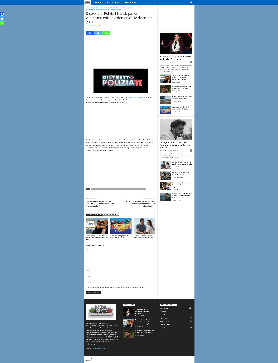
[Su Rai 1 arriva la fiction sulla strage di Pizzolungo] (165, 100)
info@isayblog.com (99, 348)
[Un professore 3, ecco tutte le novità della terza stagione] (165, 186)
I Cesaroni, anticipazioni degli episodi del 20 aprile (120, 237)
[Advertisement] (120, 51)
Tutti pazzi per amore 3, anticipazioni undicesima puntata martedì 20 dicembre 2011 (140, 203)
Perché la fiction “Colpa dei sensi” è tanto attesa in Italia (143, 237)
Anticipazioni (130, 2)
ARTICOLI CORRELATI (94, 214)
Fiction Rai (99, 2)
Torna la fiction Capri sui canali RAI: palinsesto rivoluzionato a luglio (96, 237)
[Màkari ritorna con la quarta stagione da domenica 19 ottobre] (165, 197)
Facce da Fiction (165, 325)
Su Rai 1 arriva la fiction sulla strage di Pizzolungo (182, 97)
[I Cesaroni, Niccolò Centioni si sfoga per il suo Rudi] (165, 89)
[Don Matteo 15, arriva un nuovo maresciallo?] (165, 176)
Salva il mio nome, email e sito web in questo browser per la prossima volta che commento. (117, 287)
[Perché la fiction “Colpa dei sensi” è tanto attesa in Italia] (144, 226)
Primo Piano (163, 318)
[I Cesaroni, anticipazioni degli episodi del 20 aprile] (121, 226)
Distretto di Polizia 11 (117, 189)
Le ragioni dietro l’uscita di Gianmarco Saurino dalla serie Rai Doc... (175, 145)
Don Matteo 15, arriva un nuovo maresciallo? (180, 173)
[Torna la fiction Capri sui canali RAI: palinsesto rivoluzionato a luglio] (97, 226)
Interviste (162, 328)
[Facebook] (90, 33)
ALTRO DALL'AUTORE (110, 214)
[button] (191, 2)
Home (87, 7)
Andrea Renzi (95, 189)
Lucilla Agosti (130, 189)
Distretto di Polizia (102, 9)
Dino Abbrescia (105, 189)
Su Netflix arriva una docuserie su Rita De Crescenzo (175, 57)
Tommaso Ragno (141, 189)
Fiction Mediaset (114, 2)
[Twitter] (98, 33)
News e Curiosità (165, 321)
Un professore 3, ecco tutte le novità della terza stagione (181, 185)
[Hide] (1, 27)
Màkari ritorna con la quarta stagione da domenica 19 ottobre (182, 195)
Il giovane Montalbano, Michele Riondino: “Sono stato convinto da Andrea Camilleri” (100, 203)
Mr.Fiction (163, 62)
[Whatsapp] (106, 33)
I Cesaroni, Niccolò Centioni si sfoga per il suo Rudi (181, 87)
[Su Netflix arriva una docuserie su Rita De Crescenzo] (176, 43)
